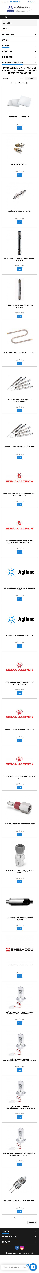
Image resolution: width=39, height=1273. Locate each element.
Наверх (32, 1222)
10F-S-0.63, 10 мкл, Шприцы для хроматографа (20, 400)
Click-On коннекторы (19, 164)
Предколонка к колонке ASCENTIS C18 (19, 729)
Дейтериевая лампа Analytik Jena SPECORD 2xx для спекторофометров (19, 1154)
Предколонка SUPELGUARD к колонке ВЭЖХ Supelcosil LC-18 (19, 494)
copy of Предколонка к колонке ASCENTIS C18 (19, 777)
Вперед (24, 1218)
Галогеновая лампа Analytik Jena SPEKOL (19, 1200)
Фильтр (31, 78)
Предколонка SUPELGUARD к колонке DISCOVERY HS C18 (19, 683)
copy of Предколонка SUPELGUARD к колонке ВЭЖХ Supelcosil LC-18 (19, 542)
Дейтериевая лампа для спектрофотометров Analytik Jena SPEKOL (19, 1060)
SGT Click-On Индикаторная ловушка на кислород (19, 259)
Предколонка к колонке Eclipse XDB (19, 635)
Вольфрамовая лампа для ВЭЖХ (19, 965)
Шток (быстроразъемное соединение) (19, 823)
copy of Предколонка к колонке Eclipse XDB (19, 589)
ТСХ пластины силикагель (19, 117)
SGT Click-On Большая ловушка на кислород (19, 306)
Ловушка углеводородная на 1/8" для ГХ (19, 352)
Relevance (13, 78)
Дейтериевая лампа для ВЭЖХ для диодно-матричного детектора (19, 1013)
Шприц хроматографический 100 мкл (19, 447)
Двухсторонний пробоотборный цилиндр (19, 918)
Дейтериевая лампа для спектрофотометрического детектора (19, 1107)
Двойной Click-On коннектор (19, 211)
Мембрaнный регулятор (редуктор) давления (20, 871)
